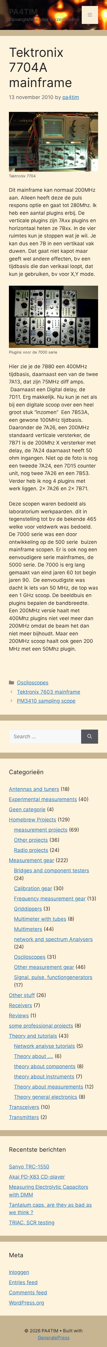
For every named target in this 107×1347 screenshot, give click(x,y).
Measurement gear (31, 860)
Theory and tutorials (33, 1036)
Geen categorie (27, 809)
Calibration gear (33, 888)
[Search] (89, 737)
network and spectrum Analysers (53, 939)
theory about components (44, 1066)
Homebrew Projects (32, 820)
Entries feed (23, 1282)
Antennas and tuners (34, 789)
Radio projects (31, 850)
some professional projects (41, 1026)
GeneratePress (54, 1337)
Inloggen (19, 1272)
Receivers (20, 1005)
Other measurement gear (44, 967)
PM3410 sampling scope (46, 701)
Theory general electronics (45, 1097)
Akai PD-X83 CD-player (37, 1177)
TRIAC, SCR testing (31, 1223)
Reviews (19, 1016)
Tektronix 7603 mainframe (48, 692)
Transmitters (24, 1117)
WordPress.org (26, 1303)
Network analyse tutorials (44, 1046)
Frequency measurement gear (50, 899)
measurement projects (40, 830)
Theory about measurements (48, 1087)
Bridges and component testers (51, 870)
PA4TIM (23, 11)
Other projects (31, 840)
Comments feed (28, 1293)
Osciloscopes (32, 683)
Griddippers (28, 909)
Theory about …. (33, 1056)
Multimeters (28, 929)
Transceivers (24, 1107)
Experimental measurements (43, 799)
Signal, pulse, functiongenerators (53, 977)
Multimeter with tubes (40, 919)
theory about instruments (44, 1077)
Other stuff (22, 995)
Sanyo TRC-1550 (29, 1167)
